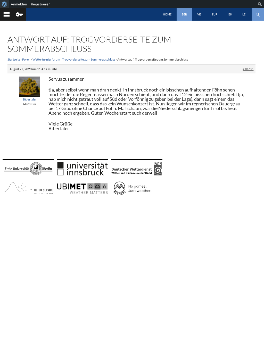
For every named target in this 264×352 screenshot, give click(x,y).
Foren (26, 59)
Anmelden (19, 4)
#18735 (248, 69)
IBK (230, 14)
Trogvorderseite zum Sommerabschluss (88, 59)
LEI (244, 14)
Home (167, 14)
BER (184, 14)
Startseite (13, 59)
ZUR (214, 14)
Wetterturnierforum (46, 59)
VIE (199, 14)
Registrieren (41, 4)
